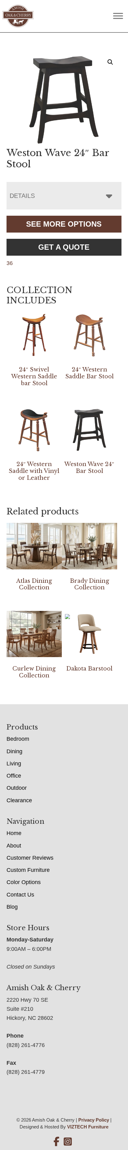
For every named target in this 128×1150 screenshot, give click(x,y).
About (14, 846)
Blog (12, 907)
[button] (110, 62)
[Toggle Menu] (118, 16)
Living (14, 763)
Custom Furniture (28, 870)
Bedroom (18, 739)
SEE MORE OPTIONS (64, 224)
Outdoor (17, 788)
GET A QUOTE (63, 247)
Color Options (24, 882)
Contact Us (20, 895)
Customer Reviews (30, 858)
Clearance (19, 800)
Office (14, 776)
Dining (14, 751)
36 (10, 263)
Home (14, 833)
